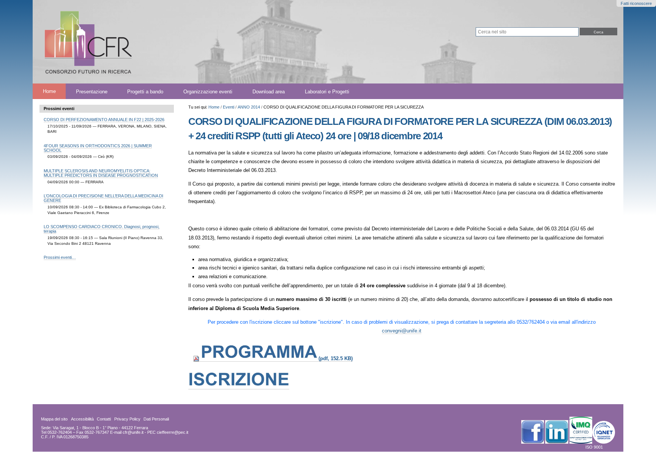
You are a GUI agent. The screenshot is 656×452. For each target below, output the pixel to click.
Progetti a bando (145, 91)
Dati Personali (156, 419)
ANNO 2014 (249, 107)
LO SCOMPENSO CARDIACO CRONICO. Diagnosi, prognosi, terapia (101, 228)
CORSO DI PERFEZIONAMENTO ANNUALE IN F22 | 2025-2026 (104, 119)
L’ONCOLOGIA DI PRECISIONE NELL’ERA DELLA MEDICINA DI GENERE (103, 198)
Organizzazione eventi (207, 91)
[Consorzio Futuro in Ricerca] (188, 42)
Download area (268, 91)
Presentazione (91, 91)
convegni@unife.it (401, 331)
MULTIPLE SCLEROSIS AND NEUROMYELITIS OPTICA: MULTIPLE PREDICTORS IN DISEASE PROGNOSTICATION (101, 173)
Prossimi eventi (59, 108)
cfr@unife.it (133, 432)
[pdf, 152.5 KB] (273, 359)
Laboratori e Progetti (327, 91)
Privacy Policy (127, 419)
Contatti (104, 419)
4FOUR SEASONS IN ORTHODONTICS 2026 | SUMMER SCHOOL (98, 148)
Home (49, 91)
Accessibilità (82, 419)
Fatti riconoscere (636, 3)
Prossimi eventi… (60, 257)
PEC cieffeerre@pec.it (167, 432)
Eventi (228, 107)
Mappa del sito (54, 419)
